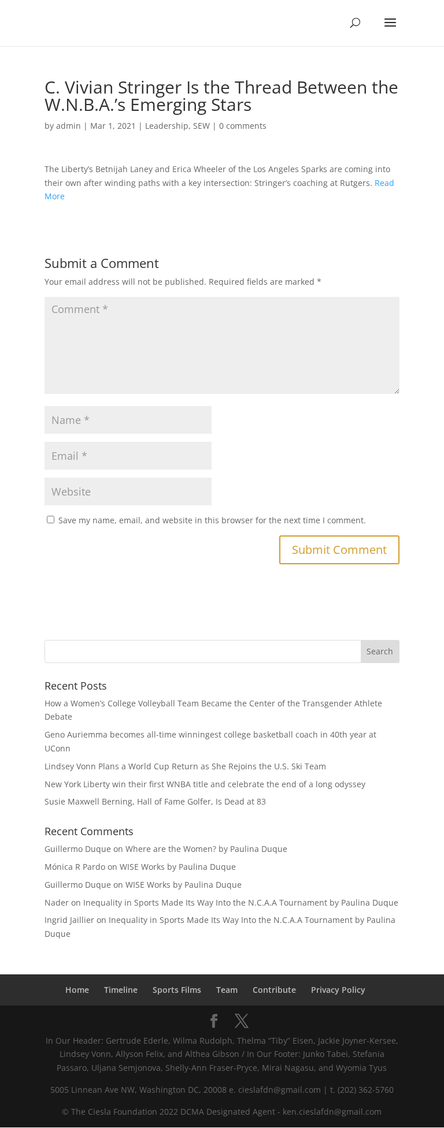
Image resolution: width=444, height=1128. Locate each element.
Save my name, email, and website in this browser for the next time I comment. (212, 520)
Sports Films (177, 989)
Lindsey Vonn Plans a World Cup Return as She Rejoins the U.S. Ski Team (185, 766)
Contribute (274, 989)
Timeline (121, 989)
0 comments (243, 125)
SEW (201, 125)
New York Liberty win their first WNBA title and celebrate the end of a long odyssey (205, 784)
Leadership (166, 125)
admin (68, 125)
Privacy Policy (338, 989)
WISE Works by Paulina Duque (178, 866)
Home (77, 989)
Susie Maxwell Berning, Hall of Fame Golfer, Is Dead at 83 (155, 801)
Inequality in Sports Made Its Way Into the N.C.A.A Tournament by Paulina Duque (240, 902)
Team (227, 989)
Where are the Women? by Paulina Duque (206, 848)
